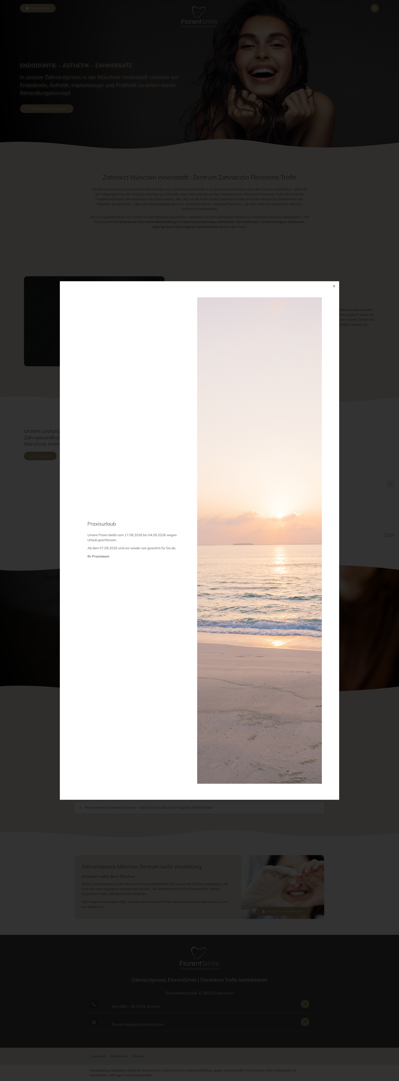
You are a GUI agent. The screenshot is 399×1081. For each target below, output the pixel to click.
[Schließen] (334, 286)
